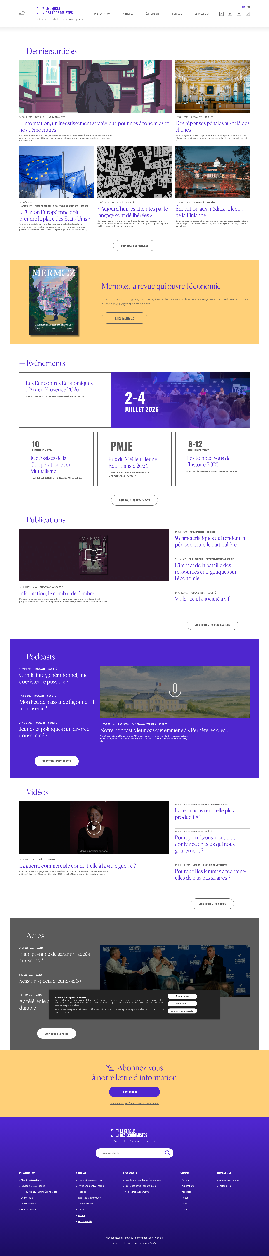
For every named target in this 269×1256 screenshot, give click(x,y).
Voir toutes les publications (212, 625)
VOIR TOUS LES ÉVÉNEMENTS (134, 500)
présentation (27, 1173)
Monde (81, 1209)
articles (81, 1173)
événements (130, 1173)
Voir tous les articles (134, 245)
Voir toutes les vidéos (212, 904)
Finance (82, 1191)
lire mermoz (124, 318)
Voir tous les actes (56, 1033)
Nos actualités (85, 1221)
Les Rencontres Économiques (140, 1185)
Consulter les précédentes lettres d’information (134, 1103)
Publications (187, 1185)
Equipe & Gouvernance (33, 1185)
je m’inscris (129, 1092)
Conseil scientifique (229, 1179)
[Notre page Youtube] (239, 14)
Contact (159, 1237)
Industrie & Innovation (89, 1197)
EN (248, 7)
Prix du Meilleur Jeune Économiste (39, 1191)
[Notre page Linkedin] (230, 14)
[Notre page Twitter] (221, 14)
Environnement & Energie (91, 1185)
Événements (153, 13)
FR (243, 7)
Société (81, 1215)
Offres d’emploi (29, 1203)
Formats (177, 13)
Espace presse (28, 1209)
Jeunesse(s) (27, 1197)
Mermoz (185, 1179)
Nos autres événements (137, 1191)
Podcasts (186, 1191)
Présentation (102, 13)
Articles (128, 13)
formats (185, 1173)
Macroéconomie (86, 1203)
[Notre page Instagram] (248, 14)
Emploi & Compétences (90, 1179)
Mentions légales (114, 1237)
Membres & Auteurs (31, 1179)
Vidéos (184, 1197)
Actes (184, 1203)
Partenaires (225, 1185)
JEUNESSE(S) (202, 13)
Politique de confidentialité (139, 1237)
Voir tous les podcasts (56, 761)
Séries (184, 1209)
